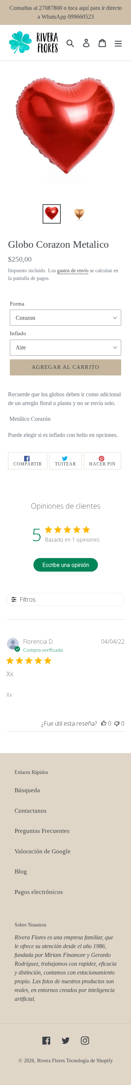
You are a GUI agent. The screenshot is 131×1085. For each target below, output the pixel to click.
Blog (21, 871)
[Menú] (118, 42)
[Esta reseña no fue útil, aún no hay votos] (116, 723)
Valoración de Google (43, 851)
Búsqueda (27, 790)
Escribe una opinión (66, 564)
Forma (17, 304)
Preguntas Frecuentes (42, 830)
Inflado (18, 333)
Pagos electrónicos (39, 891)
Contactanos (31, 810)
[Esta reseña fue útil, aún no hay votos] (103, 723)
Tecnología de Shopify (89, 1060)
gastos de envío (72, 270)
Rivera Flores (51, 1060)
